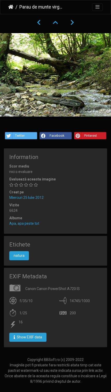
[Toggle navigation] (97, 7)
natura (19, 255)
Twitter (20, 135)
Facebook (57, 135)
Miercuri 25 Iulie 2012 (26, 197)
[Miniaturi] (55, 22)
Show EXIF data (29, 337)
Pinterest (90, 135)
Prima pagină (10, 7)
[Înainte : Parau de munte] (72, 22)
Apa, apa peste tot (24, 223)
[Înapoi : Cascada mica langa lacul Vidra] (39, 22)
